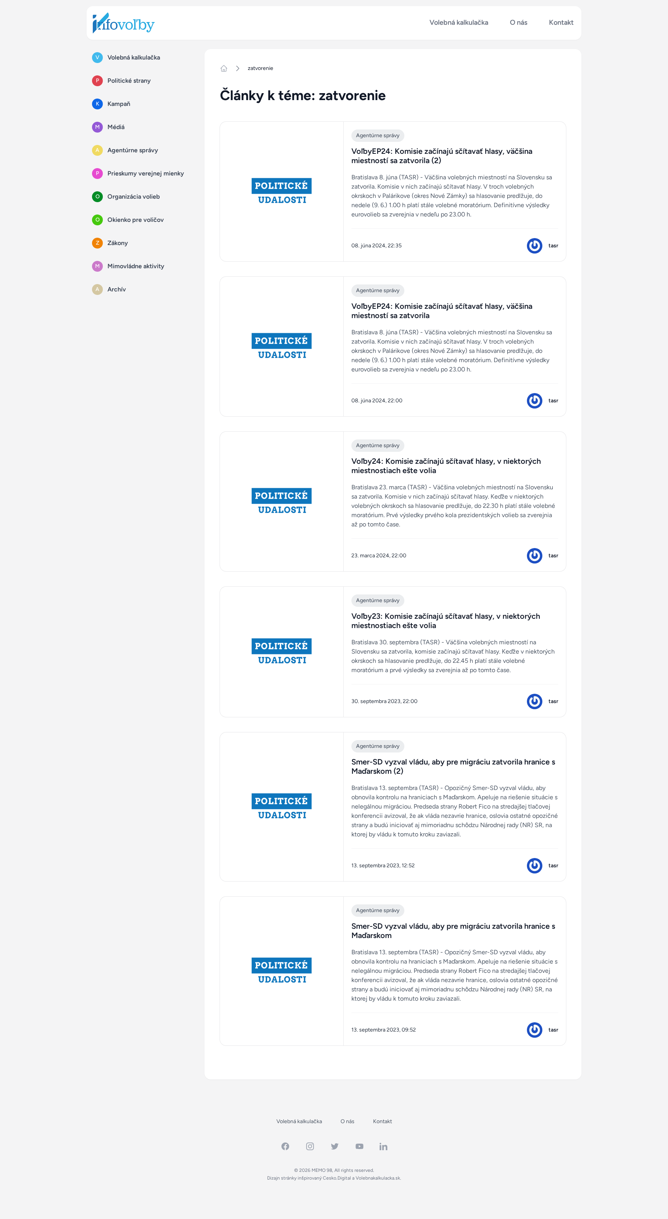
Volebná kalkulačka (458, 23)
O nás (518, 23)
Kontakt (561, 23)
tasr (553, 245)
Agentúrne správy (378, 135)
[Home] (227, 68)
